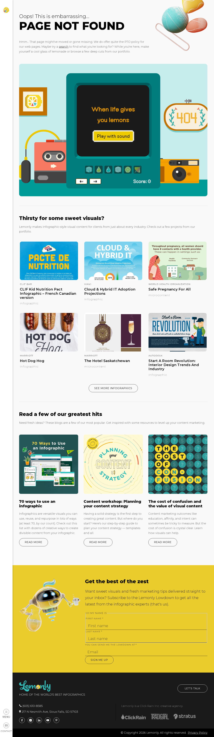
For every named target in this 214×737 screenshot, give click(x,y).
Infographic (29, 303)
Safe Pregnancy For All (170, 289)
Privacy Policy (197, 732)
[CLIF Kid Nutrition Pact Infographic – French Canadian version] (49, 279)
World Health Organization (170, 284)
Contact (6, 731)
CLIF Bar (26, 284)
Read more (33, 542)
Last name (94, 631)
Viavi (87, 284)
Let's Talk (192, 688)
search (63, 46)
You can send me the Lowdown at (111, 644)
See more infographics (113, 388)
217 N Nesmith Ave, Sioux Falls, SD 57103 (49, 711)
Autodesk (155, 355)
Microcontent (159, 295)
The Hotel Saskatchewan (107, 361)
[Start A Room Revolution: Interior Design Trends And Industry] (178, 350)
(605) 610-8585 (32, 706)
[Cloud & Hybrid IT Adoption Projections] (113, 279)
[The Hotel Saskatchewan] (113, 350)
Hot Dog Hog (32, 361)
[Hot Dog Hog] (49, 350)
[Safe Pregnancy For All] (178, 279)
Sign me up (99, 659)
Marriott (26, 355)
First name (94, 618)
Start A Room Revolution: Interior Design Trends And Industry (174, 365)
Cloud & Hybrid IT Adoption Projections (110, 291)
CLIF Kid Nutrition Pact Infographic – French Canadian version (48, 293)
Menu (6, 717)
